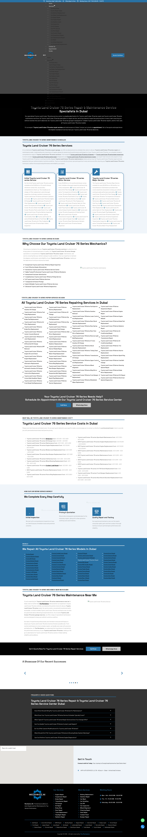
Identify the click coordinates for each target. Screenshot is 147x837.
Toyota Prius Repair (83, 573)
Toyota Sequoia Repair (110, 555)
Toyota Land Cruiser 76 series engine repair (44, 157)
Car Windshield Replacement (59, 44)
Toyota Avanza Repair (32, 567)
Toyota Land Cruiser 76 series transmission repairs (81, 157)
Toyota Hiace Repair (57, 571)
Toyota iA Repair (56, 578)
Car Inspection (55, 24)
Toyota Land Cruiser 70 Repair (86, 558)
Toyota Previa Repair (84, 571)
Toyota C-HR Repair (31, 572)
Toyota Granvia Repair (58, 569)
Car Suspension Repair (57, 35)
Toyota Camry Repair (32, 574)
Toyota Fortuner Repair (58, 567)
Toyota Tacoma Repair (110, 562)
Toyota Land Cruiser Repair (85, 555)
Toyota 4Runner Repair (32, 556)
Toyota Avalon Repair (32, 565)
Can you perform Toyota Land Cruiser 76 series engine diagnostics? (55, 737)
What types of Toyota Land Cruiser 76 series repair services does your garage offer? (61, 719)
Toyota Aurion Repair (32, 563)
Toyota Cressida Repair (58, 558)
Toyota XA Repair (109, 573)
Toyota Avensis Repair (32, 570)
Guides (51, 51)
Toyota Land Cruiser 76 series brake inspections (109, 154)
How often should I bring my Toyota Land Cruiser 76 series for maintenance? (58, 711)
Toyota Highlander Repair (59, 573)
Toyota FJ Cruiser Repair (59, 564)
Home (50, 3)
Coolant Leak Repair (52, 465)
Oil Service (49, 438)
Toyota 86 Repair (30, 558)
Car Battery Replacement (58, 13)
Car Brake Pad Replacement (59, 15)
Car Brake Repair (55, 17)
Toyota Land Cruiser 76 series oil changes (82, 154)
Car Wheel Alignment (57, 42)
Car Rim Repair (55, 31)
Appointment (52, 49)
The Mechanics (85, 834)
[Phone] (143, 827)
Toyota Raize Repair (83, 575)
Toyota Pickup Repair (84, 567)
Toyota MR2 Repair (83, 562)
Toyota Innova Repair (58, 580)
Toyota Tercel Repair (109, 564)
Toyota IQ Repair (82, 553)
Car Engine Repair (56, 19)
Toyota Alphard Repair (32, 561)
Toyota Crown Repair (58, 560)
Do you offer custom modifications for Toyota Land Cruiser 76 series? (56, 728)
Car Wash (53, 40)
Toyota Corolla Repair (32, 579)
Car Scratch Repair (56, 33)
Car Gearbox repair (56, 22)
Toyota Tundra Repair (110, 567)
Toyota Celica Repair (32, 576)
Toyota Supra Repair (109, 560)
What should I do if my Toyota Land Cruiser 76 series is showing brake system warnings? (62, 733)
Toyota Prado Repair (83, 569)
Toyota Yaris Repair (109, 575)
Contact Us (52, 46)
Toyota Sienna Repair (110, 558)
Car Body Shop (55, 8)
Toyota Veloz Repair (109, 569)
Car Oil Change (55, 26)
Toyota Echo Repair (57, 562)
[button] (73, 55)
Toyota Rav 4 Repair (83, 578)
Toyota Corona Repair (58, 555)
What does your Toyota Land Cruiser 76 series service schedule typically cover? (59, 715)
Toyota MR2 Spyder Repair (85, 564)
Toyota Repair (30, 554)
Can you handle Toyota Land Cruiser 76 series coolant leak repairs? (55, 724)
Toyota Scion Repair (109, 553)
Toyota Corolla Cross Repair (60, 553)
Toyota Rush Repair (83, 580)
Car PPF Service (55, 28)
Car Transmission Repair (58, 37)
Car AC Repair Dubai (56, 10)
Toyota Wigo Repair (109, 571)
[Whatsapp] (143, 820)
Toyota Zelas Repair (109, 578)
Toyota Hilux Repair (57, 575)
